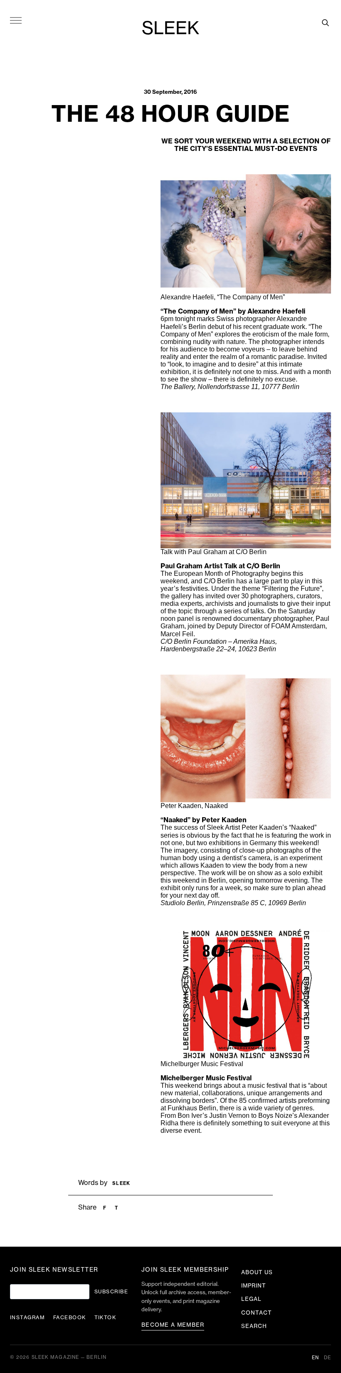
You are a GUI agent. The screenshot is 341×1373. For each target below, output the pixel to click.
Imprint (253, 1285)
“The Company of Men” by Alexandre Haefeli (233, 311)
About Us (257, 1272)
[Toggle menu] (16, 20)
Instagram (27, 1317)
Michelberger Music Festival (206, 1078)
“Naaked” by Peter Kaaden (204, 820)
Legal (251, 1299)
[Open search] (325, 22)
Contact (256, 1312)
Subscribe (111, 1291)
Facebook (69, 1317)
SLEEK (170, 29)
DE (327, 1357)
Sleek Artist (223, 827)
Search (254, 1326)
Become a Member (173, 1325)
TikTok (105, 1317)
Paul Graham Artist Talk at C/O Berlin (220, 566)
